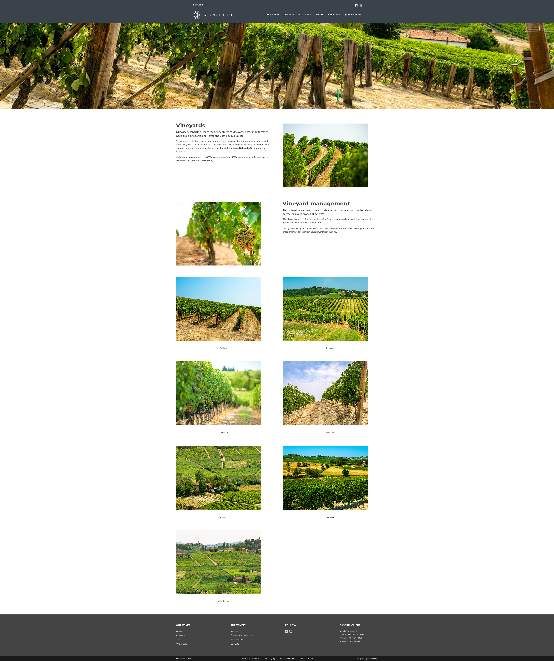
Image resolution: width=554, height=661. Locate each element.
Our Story (273, 15)
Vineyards (304, 15)
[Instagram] (361, 5)
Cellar (319, 15)
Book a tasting (237, 639)
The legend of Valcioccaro (242, 635)
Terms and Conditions (250, 658)
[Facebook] (356, 5)
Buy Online (354, 15)
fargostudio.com (370, 658)
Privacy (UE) (269, 658)
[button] (201, 5)
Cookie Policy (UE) (286, 658)
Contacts (334, 15)
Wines (287, 15)
